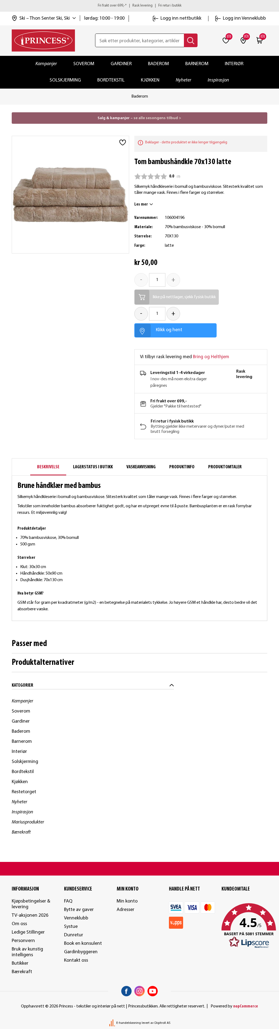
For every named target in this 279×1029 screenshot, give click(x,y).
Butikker (20, 963)
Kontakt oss (76, 960)
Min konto (127, 901)
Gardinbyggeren (81, 952)
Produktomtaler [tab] (225, 467)
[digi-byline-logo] (112, 1023)
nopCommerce (245, 1006)
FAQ (68, 901)
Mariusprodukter (28, 822)
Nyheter (183, 80)
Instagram (139, 991)
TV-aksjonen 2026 (30, 915)
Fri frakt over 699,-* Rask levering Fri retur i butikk (139, 5)
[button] (245, 926)
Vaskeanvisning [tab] (141, 467)
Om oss (19, 924)
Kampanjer (46, 64)
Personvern (23, 940)
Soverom (83, 64)
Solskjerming (65, 80)
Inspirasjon (218, 80)
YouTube (152, 991)
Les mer (141, 204)
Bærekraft (21, 832)
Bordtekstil (111, 80)
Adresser (125, 909)
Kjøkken (150, 80)
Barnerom (196, 64)
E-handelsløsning (128, 1023)
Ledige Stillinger (28, 932)
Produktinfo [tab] (182, 467)
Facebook (126, 991)
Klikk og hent (169, 330)
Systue (71, 926)
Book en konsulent (83, 943)
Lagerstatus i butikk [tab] (93, 467)
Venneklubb (76, 918)
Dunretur (73, 935)
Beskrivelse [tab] (48, 467)
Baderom (158, 64)
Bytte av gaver (79, 909)
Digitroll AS (162, 1023)
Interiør (234, 64)
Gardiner (121, 64)
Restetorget (24, 792)
